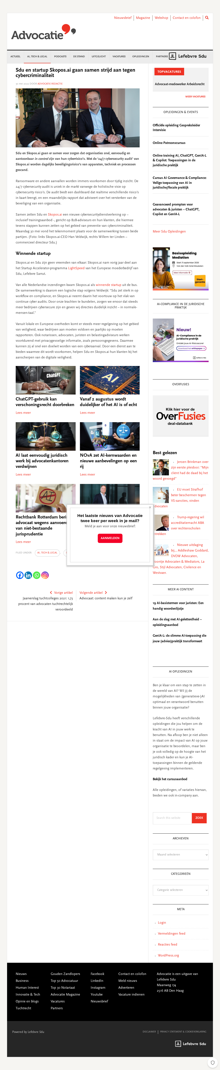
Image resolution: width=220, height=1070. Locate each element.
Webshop (161, 18)
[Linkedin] (28, 575)
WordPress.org (168, 955)
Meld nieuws (127, 981)
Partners (57, 1008)
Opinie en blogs (27, 1001)
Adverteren (126, 988)
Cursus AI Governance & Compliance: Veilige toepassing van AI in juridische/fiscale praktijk (179, 182)
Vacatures (58, 1001)
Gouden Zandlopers (65, 974)
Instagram (98, 988)
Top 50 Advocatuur (64, 981)
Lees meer (23, 413)
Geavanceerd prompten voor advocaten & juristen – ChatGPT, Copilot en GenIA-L (176, 209)
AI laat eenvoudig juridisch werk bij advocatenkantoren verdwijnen (42, 461)
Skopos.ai (55, 214)
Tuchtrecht (23, 1008)
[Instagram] (45, 575)
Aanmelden (110, 538)
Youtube (97, 994)
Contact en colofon (187, 18)
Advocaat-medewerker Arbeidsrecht (180, 84)
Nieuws (21, 974)
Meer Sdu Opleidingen (169, 231)
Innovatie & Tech (28, 994)
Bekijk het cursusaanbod (170, 779)
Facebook (97, 974)
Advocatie (43, 33)
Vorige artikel (63, 593)
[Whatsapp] (36, 575)
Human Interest (27, 988)
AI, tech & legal (47, 553)
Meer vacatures (195, 96)
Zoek (201, 818)
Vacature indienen (131, 994)
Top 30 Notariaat (63, 988)
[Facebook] (20, 575)
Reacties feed (167, 944)
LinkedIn (97, 981)
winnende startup (108, 285)
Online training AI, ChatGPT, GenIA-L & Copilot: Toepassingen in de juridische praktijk (179, 160)
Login (162, 923)
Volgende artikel (91, 593)
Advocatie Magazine (65, 994)
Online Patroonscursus (169, 143)
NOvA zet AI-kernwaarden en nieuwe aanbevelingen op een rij (108, 461)
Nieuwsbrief (122, 18)
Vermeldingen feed (171, 933)
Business (22, 981)
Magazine (143, 18)
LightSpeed (76, 268)
